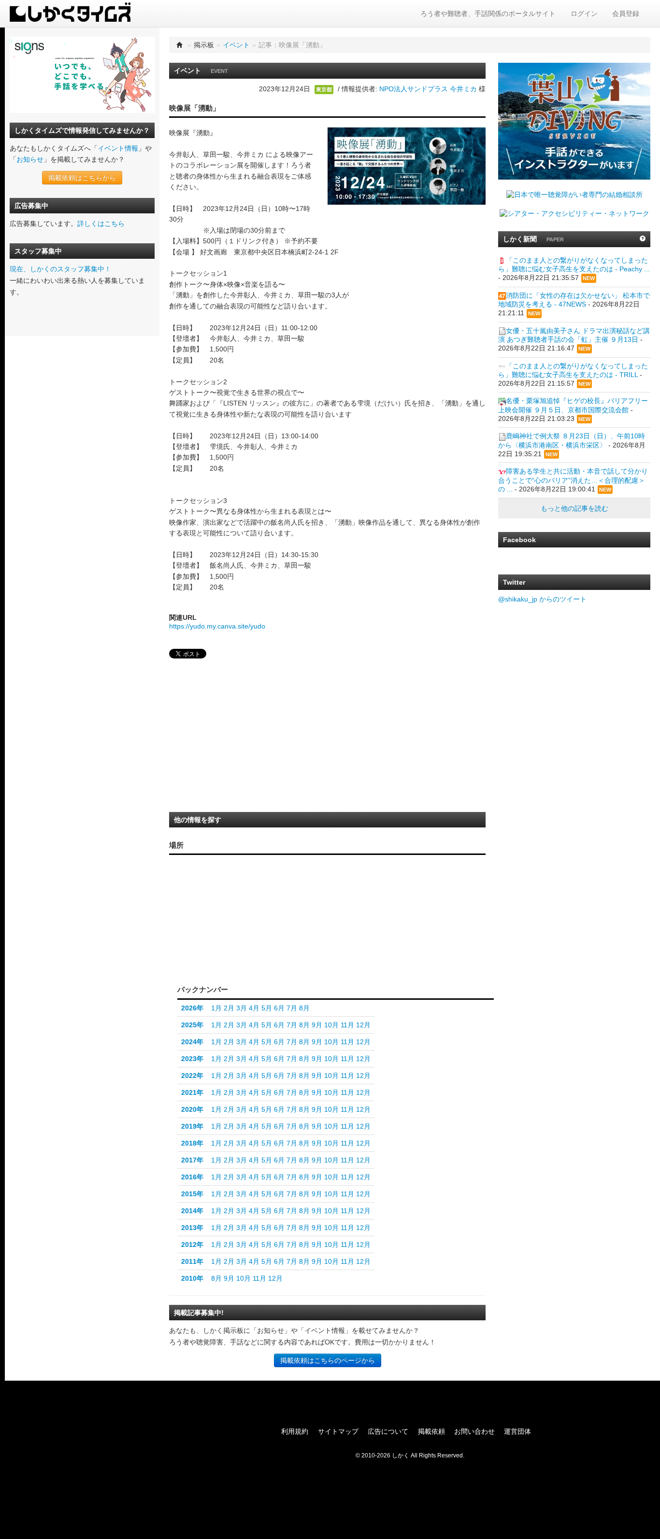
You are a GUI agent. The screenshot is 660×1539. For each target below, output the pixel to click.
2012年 (192, 1244)
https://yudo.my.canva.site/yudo (217, 626)
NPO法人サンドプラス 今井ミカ (428, 89)
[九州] (203, 933)
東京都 (324, 89)
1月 (216, 1008)
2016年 (192, 1177)
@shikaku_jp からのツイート (542, 599)
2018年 (192, 1143)
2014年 (192, 1211)
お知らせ (29, 159)
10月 (331, 1025)
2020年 (192, 1109)
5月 (266, 1008)
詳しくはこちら (101, 223)
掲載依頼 (431, 1431)
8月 (304, 1008)
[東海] (267, 938)
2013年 (192, 1227)
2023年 (192, 1059)
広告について (388, 1431)
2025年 (192, 1025)
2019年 (192, 1126)
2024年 (192, 1042)
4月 (254, 1008)
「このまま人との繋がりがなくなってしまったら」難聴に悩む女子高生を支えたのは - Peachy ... (574, 264)
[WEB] (254, 962)
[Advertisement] (241, 738)
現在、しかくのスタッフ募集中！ (60, 269)
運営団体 (517, 1431)
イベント (236, 45)
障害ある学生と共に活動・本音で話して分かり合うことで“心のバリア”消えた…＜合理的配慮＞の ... (573, 479)
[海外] (295, 962)
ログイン (584, 13)
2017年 (192, 1160)
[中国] (226, 921)
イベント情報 (118, 148)
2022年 (192, 1075)
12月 (363, 1025)
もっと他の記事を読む (574, 508)
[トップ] (179, 45)
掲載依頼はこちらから (82, 178)
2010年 (192, 1278)
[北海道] (296, 875)
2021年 (192, 1092)
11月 (347, 1025)
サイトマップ (338, 1431)
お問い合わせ (474, 1431)
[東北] (293, 903)
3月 (241, 1008)
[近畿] (246, 930)
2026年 (192, 1008)
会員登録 (625, 13)
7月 (292, 1008)
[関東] (293, 935)
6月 (279, 1008)
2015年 (192, 1194)
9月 (317, 1025)
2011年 (192, 1261)
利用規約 (294, 1431)
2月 (229, 1008)
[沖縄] (190, 951)
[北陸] (267, 918)
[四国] (226, 941)
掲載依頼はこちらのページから (327, 1360)
